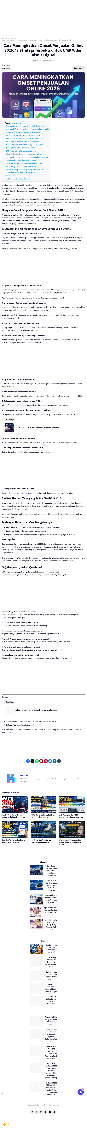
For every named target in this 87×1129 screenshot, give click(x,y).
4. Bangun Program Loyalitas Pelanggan (23, 141)
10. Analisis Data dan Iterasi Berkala (22, 160)
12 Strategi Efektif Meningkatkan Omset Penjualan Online (28, 129)
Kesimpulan (10, 175)
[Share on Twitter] (32, 761)
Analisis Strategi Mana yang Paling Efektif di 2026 (25, 169)
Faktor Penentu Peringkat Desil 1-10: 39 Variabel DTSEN (36, 710)
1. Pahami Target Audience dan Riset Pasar (24, 132)
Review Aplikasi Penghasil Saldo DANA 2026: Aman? (51, 1021)
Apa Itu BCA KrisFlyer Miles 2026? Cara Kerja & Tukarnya (51, 885)
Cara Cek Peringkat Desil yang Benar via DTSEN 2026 (13, 841)
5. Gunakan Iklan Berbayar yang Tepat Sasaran (26, 144)
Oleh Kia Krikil (7, 68)
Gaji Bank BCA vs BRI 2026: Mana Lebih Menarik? (51, 948)
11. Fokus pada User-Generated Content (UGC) (26, 163)
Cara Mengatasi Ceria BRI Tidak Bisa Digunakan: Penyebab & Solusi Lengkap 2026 (51, 1035)
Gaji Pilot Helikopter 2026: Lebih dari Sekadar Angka (51, 988)
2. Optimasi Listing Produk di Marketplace (24, 135)
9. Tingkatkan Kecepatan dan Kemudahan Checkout (28, 157)
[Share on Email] (41, 761)
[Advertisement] (43, 18)
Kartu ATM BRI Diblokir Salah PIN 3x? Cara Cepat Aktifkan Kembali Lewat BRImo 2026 (51, 1088)
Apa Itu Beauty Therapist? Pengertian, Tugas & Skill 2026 (51, 925)
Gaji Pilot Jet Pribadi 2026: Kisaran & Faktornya (51, 1000)
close (2, 1094)
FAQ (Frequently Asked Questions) (19, 179)
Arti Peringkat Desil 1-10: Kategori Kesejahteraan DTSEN (71, 816)
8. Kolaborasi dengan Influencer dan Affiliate (25, 154)
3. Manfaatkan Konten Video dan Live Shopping (26, 138)
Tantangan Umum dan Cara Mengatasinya (22, 172)
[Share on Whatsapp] (37, 761)
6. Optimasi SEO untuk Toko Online (21, 147)
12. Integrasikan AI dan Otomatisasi (22, 166)
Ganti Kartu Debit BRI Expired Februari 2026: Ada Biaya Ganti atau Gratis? (51, 1052)
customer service (26, 493)
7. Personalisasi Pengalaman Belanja (22, 151)
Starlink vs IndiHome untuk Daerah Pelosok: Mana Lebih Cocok (70, 842)
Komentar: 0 (79, 68)
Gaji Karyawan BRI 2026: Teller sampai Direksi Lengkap (51, 976)
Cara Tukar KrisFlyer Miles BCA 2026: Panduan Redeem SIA (51, 871)
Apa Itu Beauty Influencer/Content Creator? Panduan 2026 (50, 911)
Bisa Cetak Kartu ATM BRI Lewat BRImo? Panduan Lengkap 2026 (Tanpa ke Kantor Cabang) (51, 1070)
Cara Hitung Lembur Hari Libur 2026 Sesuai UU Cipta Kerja (51, 962)
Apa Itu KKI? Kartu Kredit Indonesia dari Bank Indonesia (37, 427)
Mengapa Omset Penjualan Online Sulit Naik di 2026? (25, 126)
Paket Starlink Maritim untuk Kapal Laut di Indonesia (42, 841)
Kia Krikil (24, 775)
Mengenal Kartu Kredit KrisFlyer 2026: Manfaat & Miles (51, 899)
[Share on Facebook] (28, 761)
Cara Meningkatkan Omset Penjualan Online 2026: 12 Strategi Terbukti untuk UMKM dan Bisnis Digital (43, 50)
